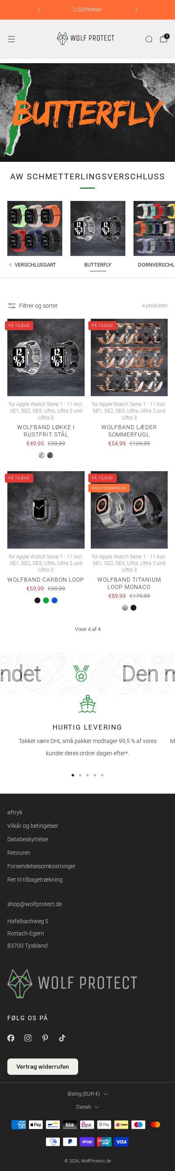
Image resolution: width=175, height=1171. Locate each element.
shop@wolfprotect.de (34, 904)
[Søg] (149, 39)
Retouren (19, 852)
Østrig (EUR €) (84, 1094)
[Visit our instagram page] (27, 1037)
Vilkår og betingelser (32, 826)
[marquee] (87, 674)
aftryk (14, 812)
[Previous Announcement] (39, 10)
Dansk (83, 1107)
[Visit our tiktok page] (61, 1037)
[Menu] (11, 39)
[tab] (73, 775)
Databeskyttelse (27, 839)
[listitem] (87, 10)
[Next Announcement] (136, 10)
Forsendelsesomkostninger (41, 866)
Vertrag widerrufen (42, 1066)
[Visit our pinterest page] (44, 1037)
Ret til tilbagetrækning (35, 879)
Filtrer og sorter (38, 305)
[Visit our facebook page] (10, 1037)
